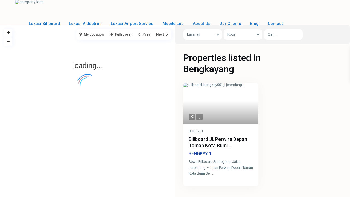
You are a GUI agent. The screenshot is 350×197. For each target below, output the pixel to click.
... (212, 173)
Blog (254, 23)
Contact (275, 23)
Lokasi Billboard (44, 23)
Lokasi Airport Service (132, 23)
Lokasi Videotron (85, 23)
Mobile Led (173, 23)
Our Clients (230, 23)
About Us (201, 23)
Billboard (196, 131)
